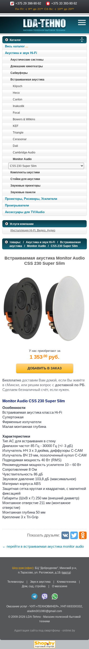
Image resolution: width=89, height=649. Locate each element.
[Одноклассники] (83, 535)
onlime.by (68, 630)
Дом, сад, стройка (34, 586)
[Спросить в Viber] (45, 596)
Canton (17, 99)
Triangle (18, 132)
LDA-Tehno (33, 616)
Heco (16, 92)
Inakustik (18, 106)
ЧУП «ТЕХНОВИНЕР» (44, 606)
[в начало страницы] (82, 639)
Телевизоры (15, 581)
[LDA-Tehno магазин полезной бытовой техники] (44, 25)
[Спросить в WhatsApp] (55, 596)
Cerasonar (20, 139)
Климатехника (66, 581)
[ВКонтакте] (65, 535)
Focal (16, 112)
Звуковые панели (22, 192)
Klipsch (17, 86)
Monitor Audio (22, 159)
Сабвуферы (19, 73)
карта (66, 572)
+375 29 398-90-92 (28, 3)
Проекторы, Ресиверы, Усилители (31, 199)
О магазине (59, 586)
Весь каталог (15, 46)
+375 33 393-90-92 (64, 3)
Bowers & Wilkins (24, 119)
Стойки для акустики (25, 179)
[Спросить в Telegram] (34, 596)
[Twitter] (74, 535)
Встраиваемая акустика (27, 79)
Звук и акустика (40, 581)
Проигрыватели (17, 205)
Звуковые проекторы (25, 185)
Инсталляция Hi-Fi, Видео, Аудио (32, 230)
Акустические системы (26, 59)
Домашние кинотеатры (26, 66)
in (6, 625)
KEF (15, 126)
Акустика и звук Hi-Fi (21, 53)
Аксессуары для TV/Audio (25, 212)
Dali (15, 146)
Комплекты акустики (25, 172)
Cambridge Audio (24, 152)
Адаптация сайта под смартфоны (37, 630)
